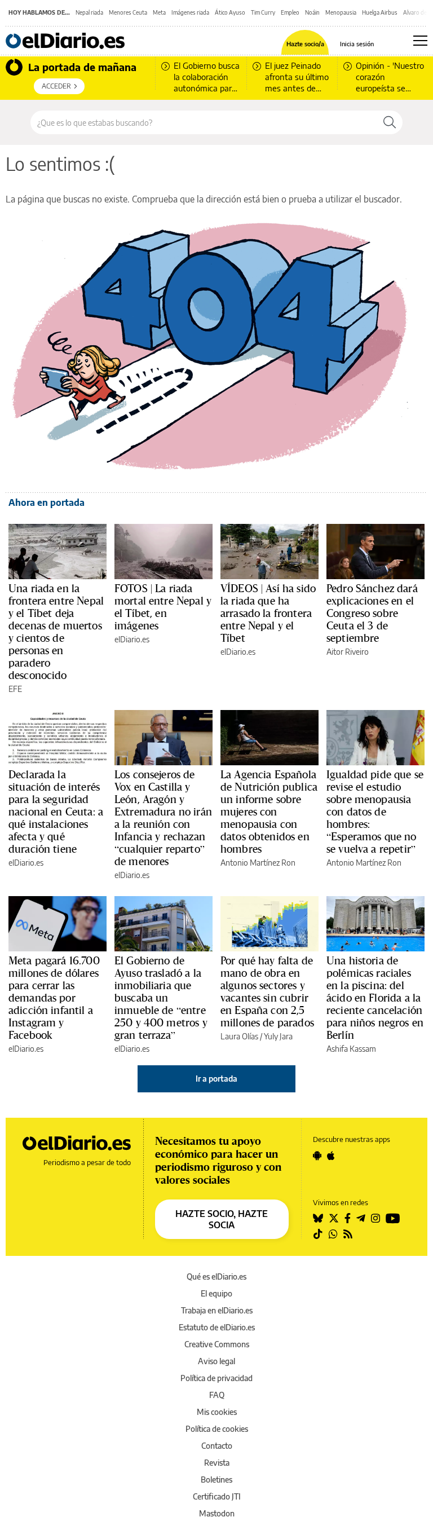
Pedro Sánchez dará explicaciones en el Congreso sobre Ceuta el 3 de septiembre (372, 613)
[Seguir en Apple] (331, 1155)
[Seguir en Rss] (347, 1234)
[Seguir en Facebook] (347, 1218)
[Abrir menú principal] (420, 41)
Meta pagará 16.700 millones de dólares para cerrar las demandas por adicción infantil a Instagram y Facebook (54, 998)
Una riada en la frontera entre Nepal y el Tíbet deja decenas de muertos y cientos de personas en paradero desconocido (56, 631)
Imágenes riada (190, 12)
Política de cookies (216, 1429)
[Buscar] (390, 122)
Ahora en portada (46, 502)
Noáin (312, 12)
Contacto (216, 1445)
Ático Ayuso (230, 12)
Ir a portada (216, 1078)
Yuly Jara (278, 1036)
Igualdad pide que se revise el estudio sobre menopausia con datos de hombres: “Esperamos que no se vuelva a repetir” (374, 812)
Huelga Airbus (379, 12)
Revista (216, 1462)
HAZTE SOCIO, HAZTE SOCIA (221, 1219)
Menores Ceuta (128, 12)
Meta (159, 12)
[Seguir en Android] (317, 1155)
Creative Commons (216, 1344)
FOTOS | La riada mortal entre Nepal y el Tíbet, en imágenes (162, 606)
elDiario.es (131, 639)
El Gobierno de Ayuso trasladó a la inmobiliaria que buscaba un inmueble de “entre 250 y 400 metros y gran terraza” (160, 998)
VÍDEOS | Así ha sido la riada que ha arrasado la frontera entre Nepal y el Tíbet (268, 613)
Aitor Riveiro (347, 651)
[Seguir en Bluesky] (318, 1218)
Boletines (216, 1479)
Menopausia (340, 12)
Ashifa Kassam (351, 1048)
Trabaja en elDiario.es (217, 1310)
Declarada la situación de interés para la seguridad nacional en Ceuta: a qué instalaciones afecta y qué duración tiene (55, 812)
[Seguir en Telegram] (360, 1218)
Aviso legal (216, 1361)
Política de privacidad (216, 1378)
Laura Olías (239, 1036)
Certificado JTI (217, 1496)
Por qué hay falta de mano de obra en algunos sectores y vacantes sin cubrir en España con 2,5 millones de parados (267, 991)
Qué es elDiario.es (216, 1276)
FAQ (216, 1395)
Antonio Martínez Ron (257, 862)
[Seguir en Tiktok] (318, 1234)
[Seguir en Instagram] (375, 1218)
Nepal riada (89, 12)
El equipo (216, 1293)
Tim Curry (263, 12)
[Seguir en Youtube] (393, 1218)
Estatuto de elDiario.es (217, 1327)
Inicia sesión (357, 44)
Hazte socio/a (305, 44)
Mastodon (217, 1513)
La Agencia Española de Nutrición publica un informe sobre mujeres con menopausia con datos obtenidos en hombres (268, 812)
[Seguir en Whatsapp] (333, 1234)
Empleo (290, 12)
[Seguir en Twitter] (334, 1218)
